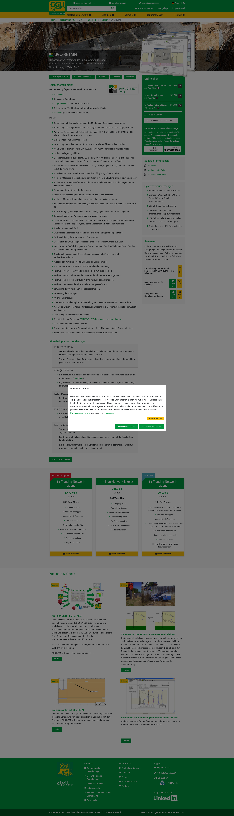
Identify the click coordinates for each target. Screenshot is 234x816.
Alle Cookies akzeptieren (151, 426)
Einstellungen (153, 418)
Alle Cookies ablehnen (126, 426)
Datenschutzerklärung (80, 413)
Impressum (109, 413)
